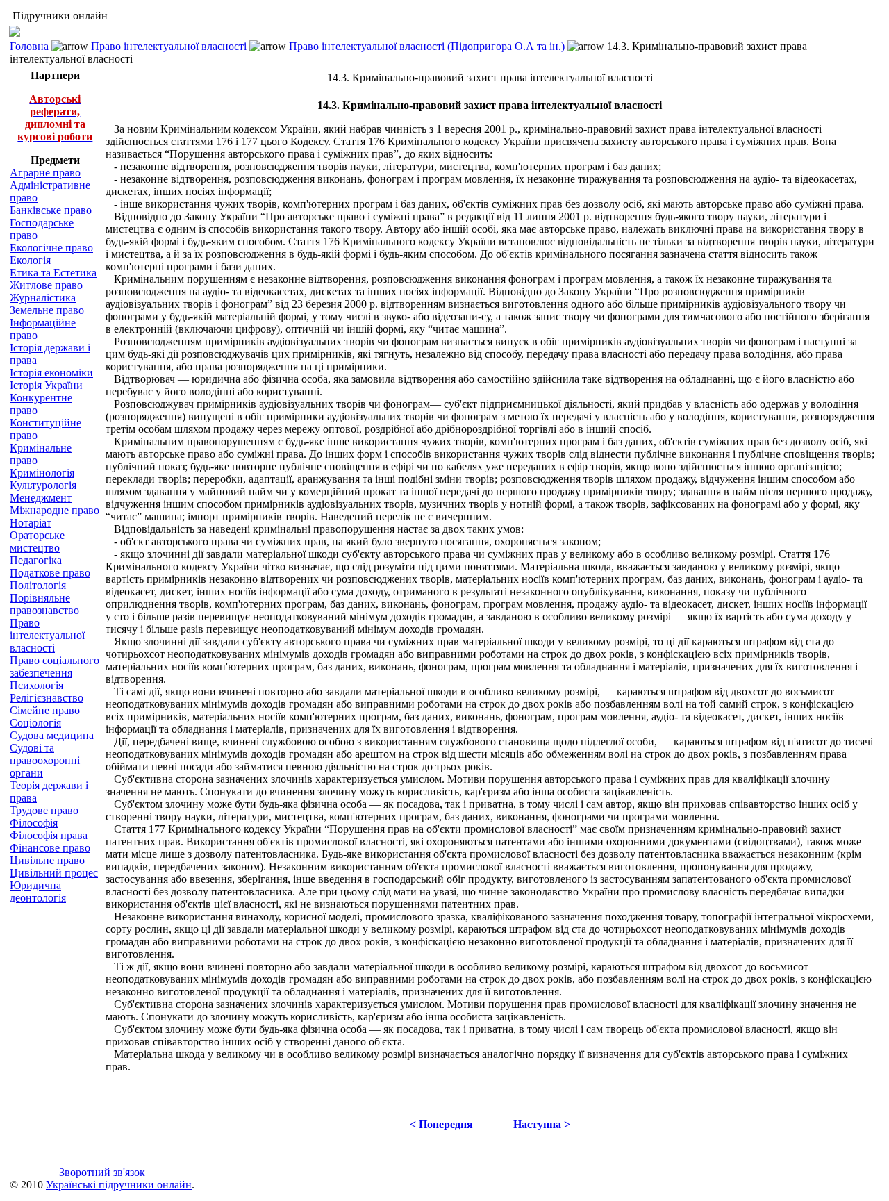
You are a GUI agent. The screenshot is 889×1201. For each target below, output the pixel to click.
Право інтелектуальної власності (169, 46)
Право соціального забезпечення (54, 666)
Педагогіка (36, 560)
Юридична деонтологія (38, 891)
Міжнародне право (54, 510)
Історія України (46, 385)
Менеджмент (41, 498)
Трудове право (44, 810)
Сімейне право (45, 710)
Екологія (30, 260)
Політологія (38, 585)
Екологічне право (51, 248)
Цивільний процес (54, 873)
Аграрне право (45, 173)
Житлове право (46, 285)
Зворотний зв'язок (102, 1172)
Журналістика (43, 298)
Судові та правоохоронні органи (45, 760)
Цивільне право (47, 860)
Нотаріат (30, 523)
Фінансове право (50, 848)
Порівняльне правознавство (44, 604)
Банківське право (51, 210)
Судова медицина (52, 735)
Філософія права (49, 835)
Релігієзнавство (46, 698)
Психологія (36, 685)
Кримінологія (42, 473)
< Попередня (441, 1124)
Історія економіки (51, 373)
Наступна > (541, 1124)
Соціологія (35, 723)
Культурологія (43, 485)
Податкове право (50, 573)
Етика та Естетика (53, 273)
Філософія (34, 823)
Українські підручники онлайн (119, 1185)
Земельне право (47, 310)
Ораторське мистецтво (37, 541)
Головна (29, 46)
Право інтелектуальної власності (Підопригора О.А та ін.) (427, 46)
